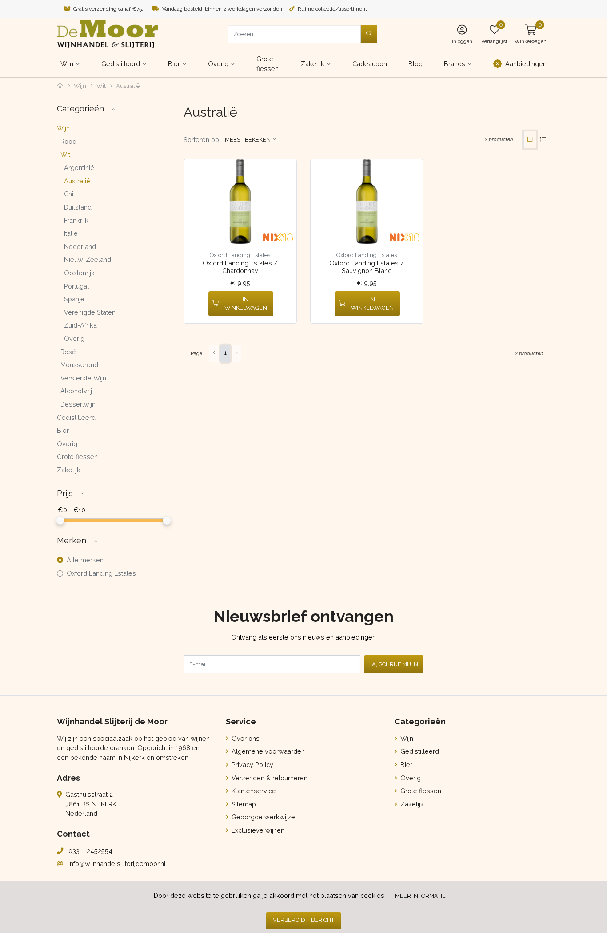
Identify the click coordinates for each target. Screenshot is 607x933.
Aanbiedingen (526, 63)
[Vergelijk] (283, 303)
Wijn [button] (66, 63)
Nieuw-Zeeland (87, 259)
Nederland (80, 246)
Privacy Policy (251, 764)
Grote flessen (267, 63)
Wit (101, 86)
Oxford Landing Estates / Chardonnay (240, 266)
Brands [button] (454, 63)
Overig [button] (218, 63)
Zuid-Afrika (80, 325)
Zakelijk (68, 470)
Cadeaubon (369, 63)
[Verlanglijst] (198, 303)
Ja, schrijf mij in (393, 664)
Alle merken (84, 560)
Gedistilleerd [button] (120, 63)
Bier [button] (174, 63)
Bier (63, 430)
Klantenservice (253, 791)
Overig (74, 338)
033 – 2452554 (90, 850)
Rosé (68, 352)
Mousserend (79, 364)
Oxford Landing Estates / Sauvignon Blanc (366, 266)
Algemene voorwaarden (267, 751)
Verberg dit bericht (303, 920)
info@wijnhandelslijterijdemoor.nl (117, 863)
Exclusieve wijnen (257, 830)
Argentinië (79, 167)
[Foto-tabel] (529, 139)
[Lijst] (543, 139)
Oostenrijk (79, 273)
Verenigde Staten (90, 312)
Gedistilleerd (76, 417)
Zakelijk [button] (312, 63)
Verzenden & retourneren (268, 778)
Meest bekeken (248, 139)
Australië (77, 181)
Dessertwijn (78, 404)
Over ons (245, 738)
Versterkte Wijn (83, 378)
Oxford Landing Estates (100, 573)
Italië (71, 233)
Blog (415, 63)
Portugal (76, 286)
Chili (70, 194)
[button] (530, 34)
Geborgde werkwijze (262, 817)
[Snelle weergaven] (283, 173)
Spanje (74, 299)
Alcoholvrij (76, 391)
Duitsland (78, 207)
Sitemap (243, 804)
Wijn (80, 86)
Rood (68, 141)
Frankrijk (76, 220)
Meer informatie (420, 896)
